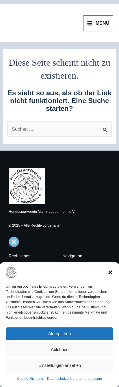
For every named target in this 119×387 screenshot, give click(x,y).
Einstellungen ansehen (59, 365)
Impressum (93, 379)
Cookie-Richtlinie (30, 379)
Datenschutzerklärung (64, 379)
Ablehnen (59, 349)
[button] (110, 272)
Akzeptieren (59, 333)
